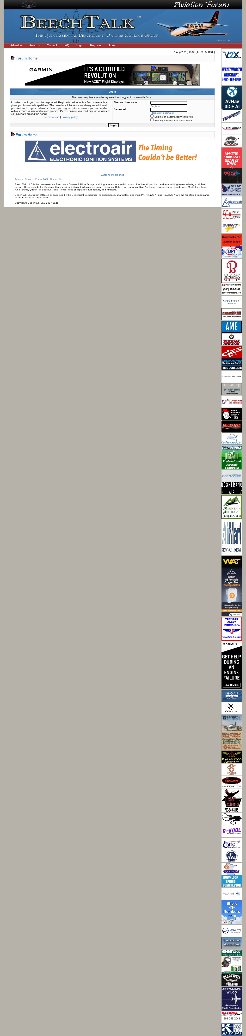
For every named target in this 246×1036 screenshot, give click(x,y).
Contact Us (56, 179)
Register (95, 45)
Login (79, 45)
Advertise (16, 45)
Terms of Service (24, 179)
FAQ (66, 45)
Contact (52, 45)
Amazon (34, 45)
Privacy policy (70, 117)
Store (111, 45)
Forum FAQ (41, 179)
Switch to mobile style (112, 174)
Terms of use (51, 117)
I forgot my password (162, 113)
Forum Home (26, 58)
